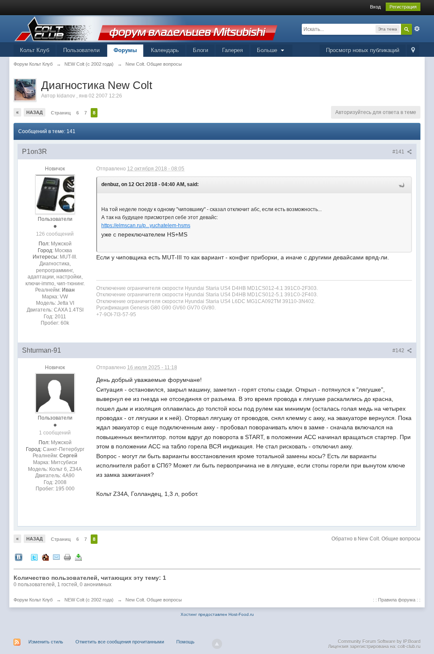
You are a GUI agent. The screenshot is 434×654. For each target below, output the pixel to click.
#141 (399, 152)
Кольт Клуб (34, 50)
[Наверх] (217, 644)
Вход (375, 6)
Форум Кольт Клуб (33, 599)
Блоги (200, 50)
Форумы (125, 50)
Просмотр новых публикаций (362, 50)
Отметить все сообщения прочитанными (119, 641)
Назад (34, 112)
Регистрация (403, 6)
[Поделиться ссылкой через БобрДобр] (45, 557)
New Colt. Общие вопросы (153, 599)
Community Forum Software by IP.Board (379, 641)
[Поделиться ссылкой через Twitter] (34, 557)
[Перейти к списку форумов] (146, 28)
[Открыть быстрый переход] (413, 51)
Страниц (61, 112)
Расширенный (417, 28)
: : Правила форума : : (396, 599)
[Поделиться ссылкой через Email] (56, 557)
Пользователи (81, 50)
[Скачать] (78, 557)
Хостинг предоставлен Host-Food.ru (217, 614)
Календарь (165, 50)
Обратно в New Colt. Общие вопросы (375, 539)
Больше (268, 50)
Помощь (185, 641)
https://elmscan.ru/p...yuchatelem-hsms (145, 225)
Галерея (232, 50)
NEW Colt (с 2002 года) (89, 599)
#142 (399, 350)
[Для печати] (67, 557)
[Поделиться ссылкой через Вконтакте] (18, 557)
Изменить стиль (45, 641)
